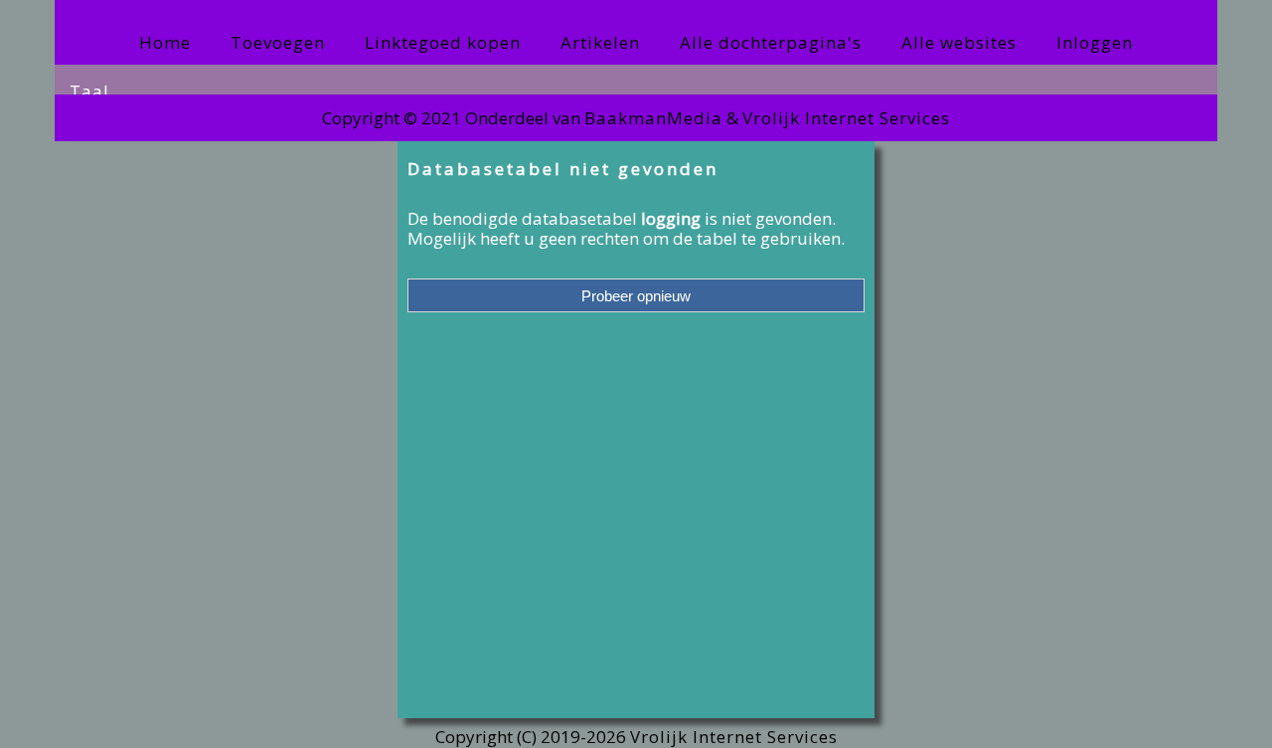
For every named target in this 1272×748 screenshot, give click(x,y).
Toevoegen (278, 42)
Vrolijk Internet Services (846, 117)
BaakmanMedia (653, 117)
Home (165, 42)
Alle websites (959, 42)
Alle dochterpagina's (771, 42)
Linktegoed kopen (443, 42)
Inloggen (1094, 42)
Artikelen (600, 42)
